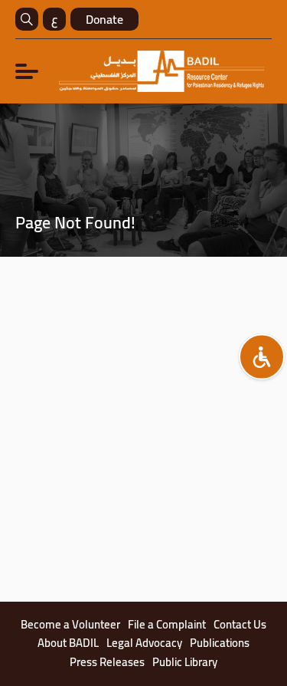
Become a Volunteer (70, 624)
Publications (219, 643)
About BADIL (68, 643)
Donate (104, 19)
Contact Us (240, 624)
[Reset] (262, 356)
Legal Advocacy (144, 643)
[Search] (26, 19)
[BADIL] (161, 71)
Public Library (184, 662)
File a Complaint (167, 624)
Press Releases (107, 662)
